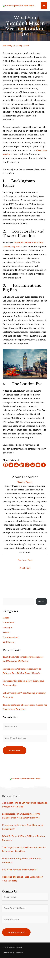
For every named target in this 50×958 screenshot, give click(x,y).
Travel (25, 45)
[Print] (32, 465)
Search (41, 601)
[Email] (38, 465)
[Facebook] (5, 465)
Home (6, 617)
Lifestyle (7, 627)
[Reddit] (16, 465)
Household (8, 622)
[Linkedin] (21, 465)
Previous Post (25, 560)
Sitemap (19, 953)
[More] (43, 465)
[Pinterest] (27, 465)
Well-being (8, 642)
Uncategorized (10, 637)
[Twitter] (10, 465)
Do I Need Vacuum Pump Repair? (19, 869)
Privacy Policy (9, 953)
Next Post (25, 567)
